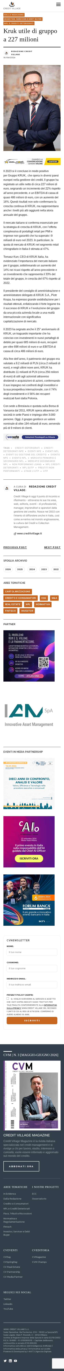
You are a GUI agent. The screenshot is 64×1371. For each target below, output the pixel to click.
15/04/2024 (9, 57)
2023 (44, 569)
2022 (56, 569)
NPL (28, 604)
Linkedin (7, 1304)
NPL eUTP (28, 467)
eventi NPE (34, 451)
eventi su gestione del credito (26, 454)
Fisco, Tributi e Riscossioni (17, 1213)
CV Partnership (11, 1272)
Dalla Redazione (14, 14)
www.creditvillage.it (29, 533)
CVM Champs (39, 1262)
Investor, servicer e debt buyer (23, 19)
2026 (8, 569)
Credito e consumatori (20, 598)
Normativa (43, 604)
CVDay (7, 1257)
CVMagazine (39, 1257)
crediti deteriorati (27, 448)
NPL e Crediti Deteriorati (16, 1208)
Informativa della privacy (15, 1348)
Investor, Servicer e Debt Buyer (16, 1233)
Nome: (10, 946)
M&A (54, 598)
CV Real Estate (11, 1267)
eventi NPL (52, 451)
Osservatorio (39, 1199)
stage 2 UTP (31, 471)
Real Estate (12, 604)
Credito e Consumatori (15, 1203)
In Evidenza (9, 1194)
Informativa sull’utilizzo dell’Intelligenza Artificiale (27, 1345)
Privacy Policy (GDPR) (20, 995)
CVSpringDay (10, 1262)
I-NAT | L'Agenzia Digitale (39, 1351)
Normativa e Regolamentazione (14, 1220)
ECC (34, 1194)
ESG (43, 598)
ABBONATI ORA (21, 1166)
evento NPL (19, 458)
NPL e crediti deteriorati (19, 23)
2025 (20, 569)
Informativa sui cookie (39, 1348)
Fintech (10, 610)
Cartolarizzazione (17, 591)
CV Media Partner (13, 1277)
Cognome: (13, 962)
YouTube (8, 1309)
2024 (32, 569)
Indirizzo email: (16, 978)
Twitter (7, 1299)
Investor (27, 610)
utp (45, 471)
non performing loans (27, 464)
